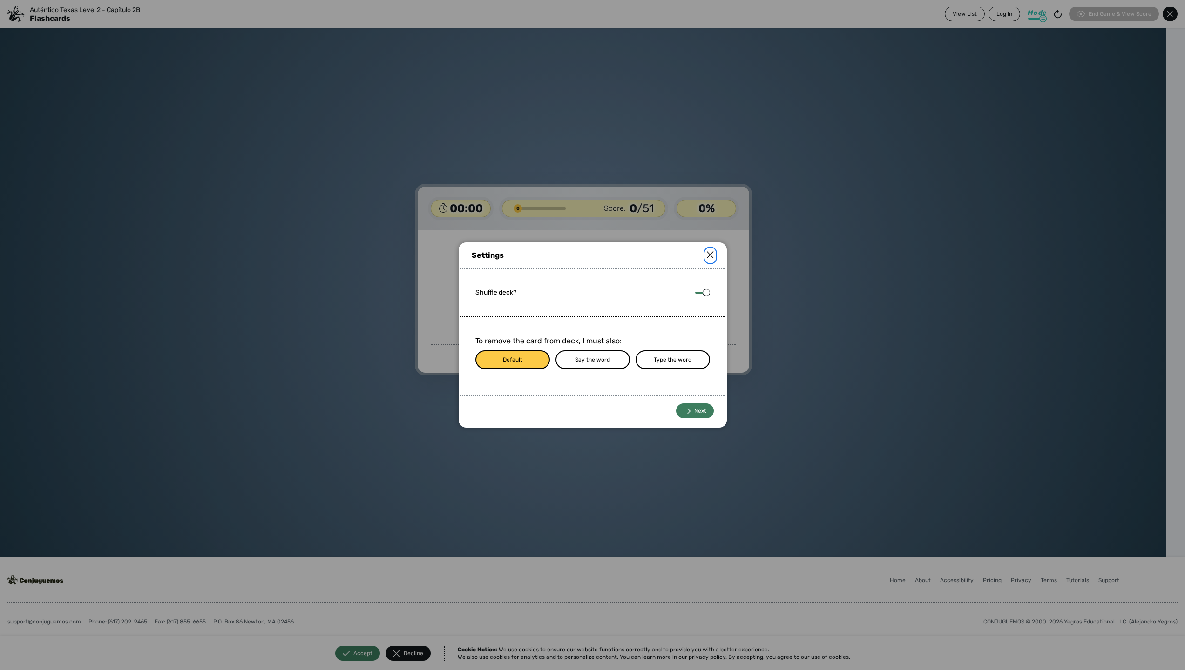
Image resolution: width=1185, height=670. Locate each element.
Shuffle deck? (495, 292)
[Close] (710, 255)
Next (700, 411)
